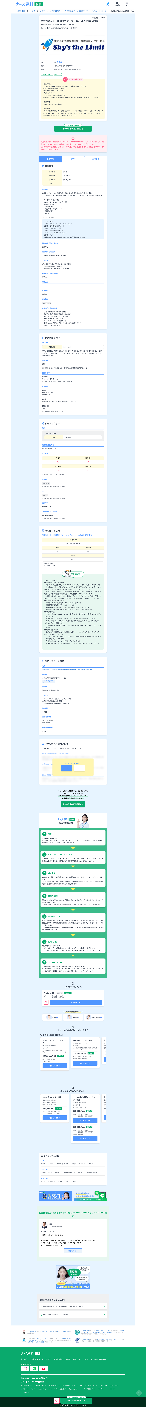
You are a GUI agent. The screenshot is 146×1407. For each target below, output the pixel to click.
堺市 (74, 1181)
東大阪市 (44, 1181)
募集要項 (50, 159)
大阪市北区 (57, 1172)
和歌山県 (82, 1164)
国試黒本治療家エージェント (69, 1385)
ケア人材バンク (42, 1389)
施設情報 (95, 159)
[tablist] (73, 159)
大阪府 (32, 11)
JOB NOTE (83, 1385)
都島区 (91, 1164)
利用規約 (48, 1359)
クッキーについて (87, 1359)
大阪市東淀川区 (92, 1172)
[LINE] (34, 1368)
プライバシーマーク (118, 1339)
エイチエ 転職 (103, 1385)
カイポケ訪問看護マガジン (88, 1389)
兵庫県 (66, 1164)
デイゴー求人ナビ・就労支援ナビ (57, 1389)
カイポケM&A (25, 1392)
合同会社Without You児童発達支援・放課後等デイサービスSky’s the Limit (67, 669)
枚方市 (60, 1181)
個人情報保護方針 (58, 1359)
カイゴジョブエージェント (28, 1389)
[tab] (50, 159)
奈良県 (74, 1164)
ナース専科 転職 (19, 11)
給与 (73, 159)
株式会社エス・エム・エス (49, 1331)
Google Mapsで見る (48, 681)
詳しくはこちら (76, 1002)
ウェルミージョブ (114, 1385)
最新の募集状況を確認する (73, 128)
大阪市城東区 (68, 1172)
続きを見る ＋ (73, 1251)
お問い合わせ (76, 1359)
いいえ (79, 768)
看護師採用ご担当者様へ (37, 1359)
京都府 (58, 1164)
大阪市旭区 (79, 1172)
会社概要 (68, 1359)
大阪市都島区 (55, 11)
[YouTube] (43, 1368)
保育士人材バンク (74, 1389)
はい (66, 768)
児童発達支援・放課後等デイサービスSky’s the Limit (85, 11)
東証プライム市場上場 (63, 1331)
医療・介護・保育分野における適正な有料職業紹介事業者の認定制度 (102, 1331)
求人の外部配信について (100, 1359)
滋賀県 (51, 1164)
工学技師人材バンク (54, 1385)
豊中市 (52, 1181)
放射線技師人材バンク (27, 1385)
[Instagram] (25, 1368)
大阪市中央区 (45, 1172)
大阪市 (42, 11)
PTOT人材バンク (92, 1385)
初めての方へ (24, 1359)
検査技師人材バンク (41, 1385)
